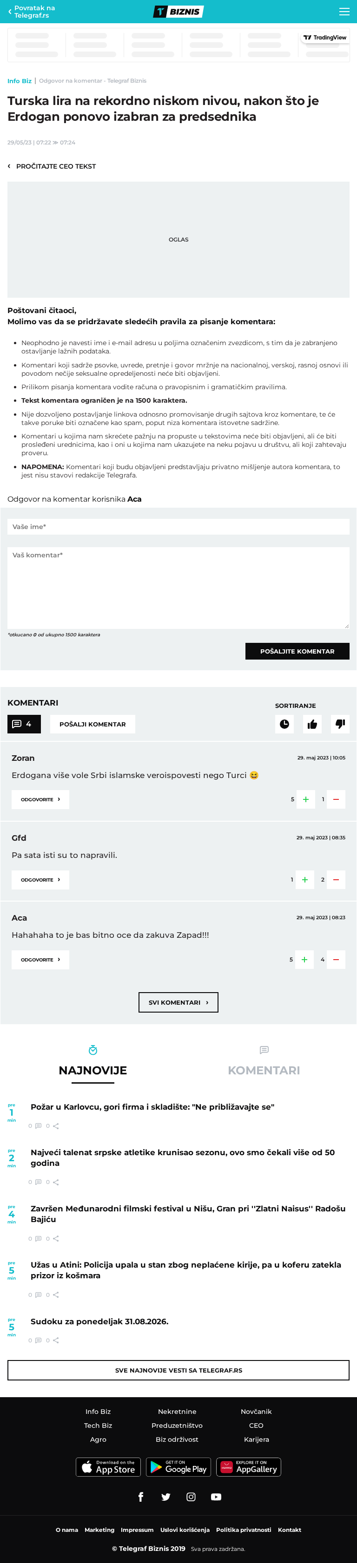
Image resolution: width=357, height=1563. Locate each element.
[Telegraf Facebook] (141, 1497)
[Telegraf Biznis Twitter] (166, 1497)
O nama (67, 1529)
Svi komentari (178, 1002)
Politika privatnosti (243, 1529)
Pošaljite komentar (297, 651)
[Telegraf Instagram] (191, 1497)
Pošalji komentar (93, 724)
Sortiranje (295, 705)
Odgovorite (40, 798)
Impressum (137, 1529)
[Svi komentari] (284, 724)
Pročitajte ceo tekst (51, 166)
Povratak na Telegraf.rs (34, 11)
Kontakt (289, 1529)
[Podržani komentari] (312, 724)
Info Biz (19, 81)
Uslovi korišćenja (185, 1529)
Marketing (99, 1529)
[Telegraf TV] (216, 1497)
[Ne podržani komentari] (340, 724)
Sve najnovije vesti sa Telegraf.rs (178, 1370)
